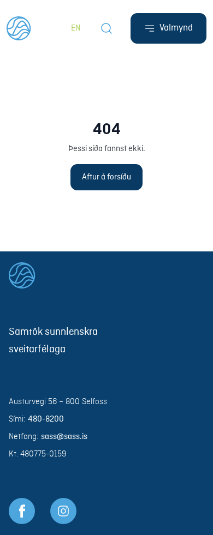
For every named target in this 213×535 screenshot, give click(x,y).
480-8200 (46, 419)
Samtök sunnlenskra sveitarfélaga (53, 341)
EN (75, 28)
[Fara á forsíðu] (106, 275)
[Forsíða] (19, 28)
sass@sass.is (64, 436)
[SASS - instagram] (63, 511)
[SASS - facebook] (22, 511)
